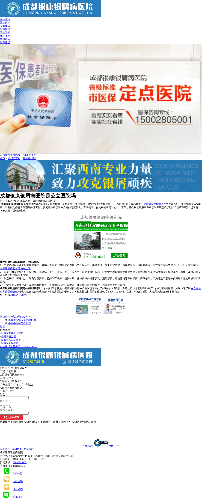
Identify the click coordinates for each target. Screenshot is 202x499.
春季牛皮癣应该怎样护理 (22, 320)
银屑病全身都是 (9, 343)
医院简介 (5, 22)
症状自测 (18, 497)
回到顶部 (5, 449)
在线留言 (5, 39)
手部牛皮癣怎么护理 (19, 323)
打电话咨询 (17, 295)
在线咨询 (88, 446)
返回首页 (17, 449)
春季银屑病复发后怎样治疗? (15, 268)
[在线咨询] (101, 190)
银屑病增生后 (8, 336)
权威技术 (5, 29)
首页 (2, 158)
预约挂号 (114, 446)
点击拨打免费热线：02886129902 (18, 155)
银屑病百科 (14, 158)
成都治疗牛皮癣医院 (154, 204)
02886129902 (20, 462)
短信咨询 (18, 489)
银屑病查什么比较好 (12, 333)
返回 (2, 326)
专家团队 (5, 26)
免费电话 (18, 473)
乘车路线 (5, 42)
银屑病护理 (29, 158)
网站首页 (5, 19)
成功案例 (5, 35)
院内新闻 (5, 32)
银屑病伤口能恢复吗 (12, 339)
